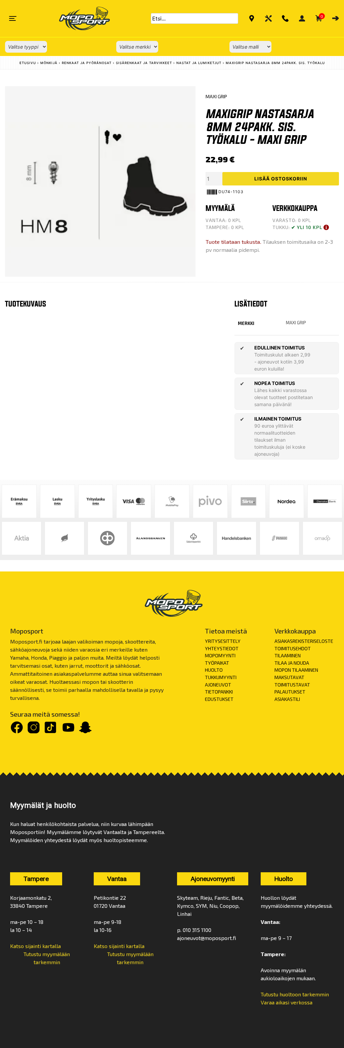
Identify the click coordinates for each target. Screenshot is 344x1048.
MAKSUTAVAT (289, 677)
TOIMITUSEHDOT (292, 648)
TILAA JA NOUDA (291, 663)
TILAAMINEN (287, 655)
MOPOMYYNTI (220, 655)
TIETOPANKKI (219, 692)
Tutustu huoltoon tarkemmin (295, 994)
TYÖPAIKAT (217, 663)
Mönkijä (48, 63)
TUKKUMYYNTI (220, 677)
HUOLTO (214, 670)
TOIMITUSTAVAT (292, 684)
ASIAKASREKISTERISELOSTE (303, 641)
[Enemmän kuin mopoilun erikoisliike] (79, 18)
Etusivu (27, 63)
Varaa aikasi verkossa (286, 1002)
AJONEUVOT (218, 684)
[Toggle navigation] (12, 18)
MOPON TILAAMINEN (296, 670)
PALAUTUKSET (289, 692)
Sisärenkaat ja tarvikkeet (144, 63)
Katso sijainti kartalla (35, 946)
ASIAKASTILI (287, 699)
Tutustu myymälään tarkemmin (47, 958)
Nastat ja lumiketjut (198, 63)
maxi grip (296, 322)
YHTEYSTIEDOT (222, 648)
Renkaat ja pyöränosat (87, 63)
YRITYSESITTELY (223, 641)
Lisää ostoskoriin (280, 178)
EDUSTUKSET (219, 699)
